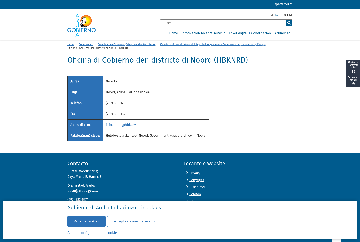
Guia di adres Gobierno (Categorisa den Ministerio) (126, 44)
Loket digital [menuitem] (238, 33)
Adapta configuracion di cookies (93, 232)
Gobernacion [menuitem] (261, 33)
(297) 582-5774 (78, 200)
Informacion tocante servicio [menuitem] (203, 33)
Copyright (196, 180)
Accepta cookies (86, 221)
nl (290, 15)
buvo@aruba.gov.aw (83, 191)
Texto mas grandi (353, 78)
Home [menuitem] (173, 33)
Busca (289, 23)
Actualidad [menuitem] (282, 33)
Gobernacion (86, 44)
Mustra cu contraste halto (353, 65)
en (284, 15)
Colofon (195, 194)
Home (71, 44)
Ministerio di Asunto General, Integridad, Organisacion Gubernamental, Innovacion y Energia (213, 44)
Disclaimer (197, 187)
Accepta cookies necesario (134, 221)
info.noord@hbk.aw (121, 125)
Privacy (194, 173)
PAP (277, 15)
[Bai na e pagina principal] (82, 25)
